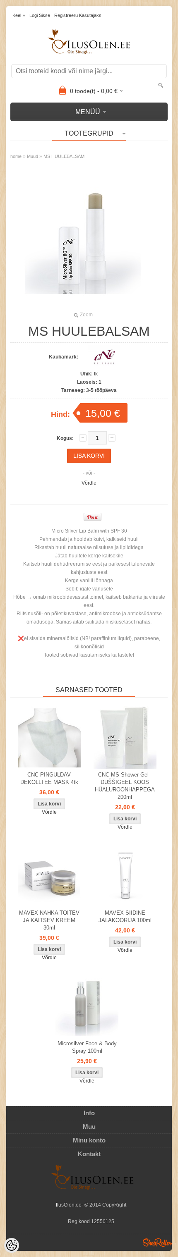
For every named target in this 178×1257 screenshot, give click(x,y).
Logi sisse (39, 15)
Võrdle (89, 483)
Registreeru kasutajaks (77, 15)
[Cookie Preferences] (11, 1245)
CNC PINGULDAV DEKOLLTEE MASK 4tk (49, 778)
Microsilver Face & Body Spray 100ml (87, 1047)
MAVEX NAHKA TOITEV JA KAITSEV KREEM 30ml (49, 920)
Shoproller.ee (157, 1242)
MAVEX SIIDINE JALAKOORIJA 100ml (125, 916)
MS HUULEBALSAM (63, 156)
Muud (32, 156)
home (16, 156)
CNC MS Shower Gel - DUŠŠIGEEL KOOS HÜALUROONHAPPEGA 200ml (125, 786)
